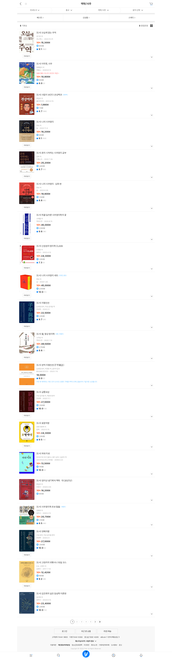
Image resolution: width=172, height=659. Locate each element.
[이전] (20, 3)
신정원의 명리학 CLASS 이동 (86, 257)
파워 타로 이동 (86, 463)
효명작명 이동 (86, 435)
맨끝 (100, 622)
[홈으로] (86, 655)
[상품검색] (58, 655)
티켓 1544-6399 (76, 637)
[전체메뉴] (30, 655)
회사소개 (94, 645)
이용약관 (53, 645)
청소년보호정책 (77, 645)
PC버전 (86, 645)
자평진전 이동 (86, 314)
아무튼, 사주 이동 (86, 75)
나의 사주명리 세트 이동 (86, 285)
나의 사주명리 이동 (86, 133)
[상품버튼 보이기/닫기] (151, 57)
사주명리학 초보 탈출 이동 (86, 515)
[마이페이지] (113, 655)
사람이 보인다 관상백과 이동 (86, 104)
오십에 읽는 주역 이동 (86, 44)
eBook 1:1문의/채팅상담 (109, 637)
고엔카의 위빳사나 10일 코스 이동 (86, 574)
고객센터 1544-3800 (60, 637)
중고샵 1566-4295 (91, 637)
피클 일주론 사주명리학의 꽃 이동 (86, 227)
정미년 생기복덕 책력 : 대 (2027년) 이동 (86, 490)
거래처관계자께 (104, 645)
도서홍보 (114, 645)
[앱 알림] (141, 655)
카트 (151, 4)
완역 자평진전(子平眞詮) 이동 (86, 375)
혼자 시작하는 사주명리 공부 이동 (86, 164)
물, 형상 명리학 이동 (86, 346)
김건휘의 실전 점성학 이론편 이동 (86, 603)
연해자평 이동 (86, 543)
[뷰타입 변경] (152, 25)
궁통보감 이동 (86, 404)
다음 (95, 622)
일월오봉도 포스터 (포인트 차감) (47, 73)
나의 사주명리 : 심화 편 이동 (86, 195)
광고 (120, 645)
